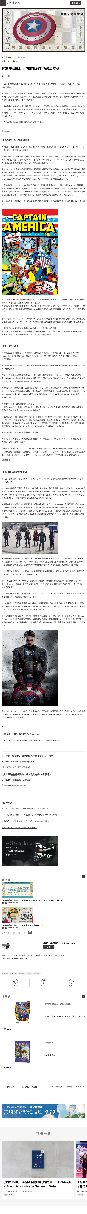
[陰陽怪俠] (23, 1051)
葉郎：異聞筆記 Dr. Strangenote (59, 943)
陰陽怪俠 (49, 1043)
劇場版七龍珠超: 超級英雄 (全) (58, 1004)
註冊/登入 (76, 3)
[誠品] (14, 2)
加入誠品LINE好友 (29, 1087)
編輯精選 (36, 973)
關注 (48, 947)
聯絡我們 (10, 1087)
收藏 (7, 61)
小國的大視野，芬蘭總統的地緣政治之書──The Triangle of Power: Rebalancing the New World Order (37, 1184)
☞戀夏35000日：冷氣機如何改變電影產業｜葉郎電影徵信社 (26, 808)
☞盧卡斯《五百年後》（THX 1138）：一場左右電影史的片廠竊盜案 (29, 815)
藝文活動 (13, 973)
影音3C (29, 973)
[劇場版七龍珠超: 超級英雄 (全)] (23, 1012)
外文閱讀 (21, 973)
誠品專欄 (5, 973)
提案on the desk (9, 1195)
